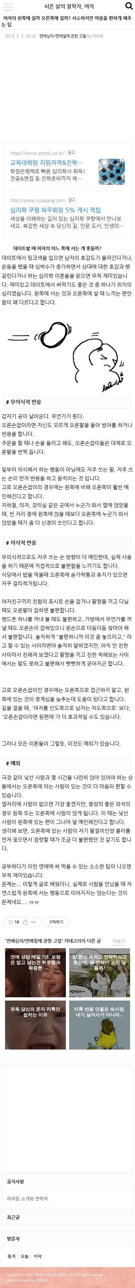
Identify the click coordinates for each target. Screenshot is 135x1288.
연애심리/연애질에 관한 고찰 (62, 36)
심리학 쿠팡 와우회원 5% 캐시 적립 (55, 209)
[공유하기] (25, 922)
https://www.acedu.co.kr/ (37, 152)
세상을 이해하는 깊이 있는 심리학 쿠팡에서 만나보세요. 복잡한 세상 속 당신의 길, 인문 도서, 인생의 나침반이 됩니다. (65, 223)
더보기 (118, 941)
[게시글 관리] (33, 922)
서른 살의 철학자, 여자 (69, 6)
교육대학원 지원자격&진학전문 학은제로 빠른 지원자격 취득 (47, 163)
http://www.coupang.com (37, 200)
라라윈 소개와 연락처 (27, 1198)
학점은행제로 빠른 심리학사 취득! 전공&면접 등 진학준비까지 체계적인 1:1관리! (47, 175)
